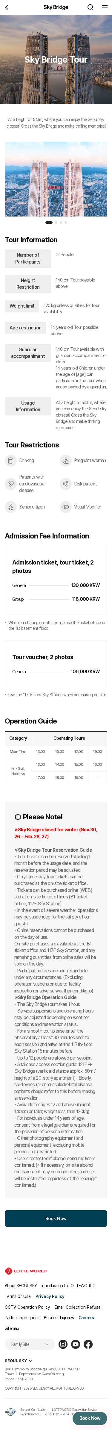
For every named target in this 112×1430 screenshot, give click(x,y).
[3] (61, 222)
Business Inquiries (59, 1317)
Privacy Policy (50, 1296)
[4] (66, 222)
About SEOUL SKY (21, 1285)
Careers (86, 1317)
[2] (56, 222)
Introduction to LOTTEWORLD (68, 1285)
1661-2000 (24, 1379)
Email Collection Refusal (78, 1307)
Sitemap (12, 1328)
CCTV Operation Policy (27, 1307)
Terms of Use (18, 1296)
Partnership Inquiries (22, 1317)
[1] (49, 222)
